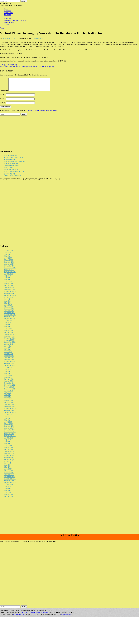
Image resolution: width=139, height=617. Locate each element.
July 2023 (7, 322)
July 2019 (7, 416)
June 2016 (7, 488)
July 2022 (7, 346)
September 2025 (10, 272)
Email (2, 98)
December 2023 (9, 313)
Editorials (7, 11)
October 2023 (9, 317)
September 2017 (10, 459)
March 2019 (8, 424)
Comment (4, 91)
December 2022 (9, 336)
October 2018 (9, 434)
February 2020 (9, 402)
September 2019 (10, 412)
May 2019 (7, 420)
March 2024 (8, 307)
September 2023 (10, 319)
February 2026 (9, 262)
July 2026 (7, 252)
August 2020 (8, 391)
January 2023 (9, 334)
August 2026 (8, 250)
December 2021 (9, 360)
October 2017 (9, 457)
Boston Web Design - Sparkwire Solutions (34, 612)
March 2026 (8, 260)
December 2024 (9, 289)
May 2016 (7, 490)
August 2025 (8, 274)
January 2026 (9, 264)
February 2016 (9, 496)
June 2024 (7, 301)
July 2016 (7, 486)
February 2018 (9, 449)
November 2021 (10, 361)
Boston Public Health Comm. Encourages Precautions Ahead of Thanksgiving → (28, 66)
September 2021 (10, 365)
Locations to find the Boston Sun (15, 20)
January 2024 (9, 311)
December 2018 (9, 430)
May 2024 (7, 303)
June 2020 (7, 395)
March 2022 (8, 354)
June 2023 (7, 324)
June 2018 (7, 441)
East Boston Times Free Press (14, 161)
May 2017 (7, 467)
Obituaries (7, 15)
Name (2, 94)
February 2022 (9, 356)
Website (2, 102)
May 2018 (7, 443)
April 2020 (8, 399)
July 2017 (7, 463)
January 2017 (9, 475)
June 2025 (7, 278)
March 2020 (8, 401)
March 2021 (8, 377)
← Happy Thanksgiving (8, 65)
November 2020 (10, 385)
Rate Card (7, 18)
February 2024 (9, 309)
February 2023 (9, 332)
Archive (7, 24)
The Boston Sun (5, 3)
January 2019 (9, 428)
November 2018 (10, 432)
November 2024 (10, 291)
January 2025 (9, 287)
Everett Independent (11, 163)
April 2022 (8, 352)
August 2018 (8, 438)
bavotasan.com (66, 614)
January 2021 (9, 381)
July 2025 (7, 276)
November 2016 (10, 479)
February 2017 (9, 473)
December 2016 (9, 477)
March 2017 (8, 471)
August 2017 (8, 461)
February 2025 (9, 285)
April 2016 (8, 492)
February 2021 (9, 379)
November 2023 (10, 315)
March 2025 (8, 283)
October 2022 (9, 340)
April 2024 (8, 305)
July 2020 (7, 393)
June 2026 (7, 254)
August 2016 (8, 484)
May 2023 (7, 326)
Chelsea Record (9, 159)
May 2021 (7, 373)
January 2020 (9, 404)
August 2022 (8, 344)
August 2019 (8, 414)
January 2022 (9, 358)
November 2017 (10, 455)
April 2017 (8, 469)
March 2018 (8, 447)
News (6, 9)
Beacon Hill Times (10, 156)
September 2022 (10, 342)
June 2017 (7, 465)
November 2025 (10, 268)
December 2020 (9, 383)
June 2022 (7, 348)
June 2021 (7, 371)
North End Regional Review (14, 171)
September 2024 (10, 295)
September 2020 (10, 389)
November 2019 (10, 408)
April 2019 (8, 422)
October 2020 (9, 387)
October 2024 (9, 293)
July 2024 (7, 299)
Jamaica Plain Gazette (11, 165)
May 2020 (7, 397)
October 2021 (9, 363)
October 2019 (9, 410)
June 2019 (7, 418)
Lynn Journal (8, 167)
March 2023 (8, 330)
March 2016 (8, 494)
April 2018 (8, 445)
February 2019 (9, 426)
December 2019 (9, 406)
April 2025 (8, 281)
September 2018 (10, 436)
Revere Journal (9, 173)
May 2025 (7, 279)
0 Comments (38, 38)
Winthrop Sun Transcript (12, 175)
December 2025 (9, 266)
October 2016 (9, 481)
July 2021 (7, 369)
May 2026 (7, 256)
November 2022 (10, 338)
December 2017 (9, 453)
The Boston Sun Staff (9, 38)
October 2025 (9, 270)
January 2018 (9, 451)
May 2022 (7, 350)
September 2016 (10, 482)
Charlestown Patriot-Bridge (13, 157)
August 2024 (8, 297)
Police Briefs (8, 13)
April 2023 (8, 328)
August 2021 (8, 367)
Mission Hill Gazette (11, 169)
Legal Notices (9, 22)
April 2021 (8, 375)
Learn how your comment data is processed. (42, 110)
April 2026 (8, 258)
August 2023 (8, 320)
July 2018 (7, 440)
